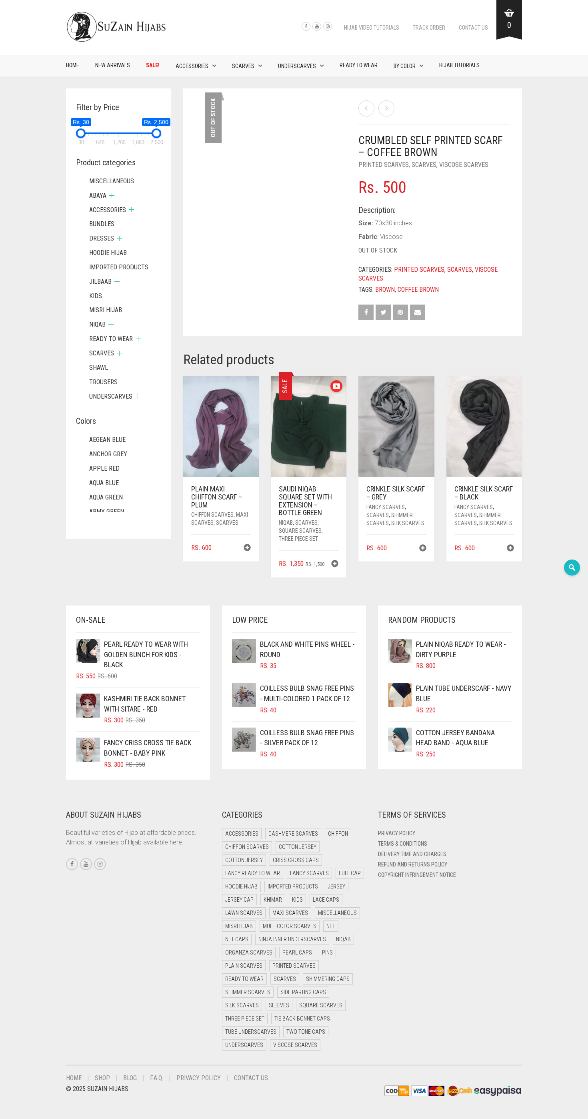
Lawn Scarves (243, 913)
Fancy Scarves (385, 507)
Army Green (106, 511)
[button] (247, 548)
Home (72, 65)
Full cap (350, 873)
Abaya (97, 195)
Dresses (101, 238)
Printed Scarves (383, 164)
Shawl (98, 367)
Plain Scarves (243, 966)
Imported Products (118, 267)
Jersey (336, 886)
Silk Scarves (407, 523)
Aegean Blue (107, 439)
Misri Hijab (105, 310)
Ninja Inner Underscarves (292, 939)
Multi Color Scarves (289, 926)
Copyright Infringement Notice (417, 875)
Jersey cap (239, 899)
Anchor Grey (108, 454)
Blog (130, 1078)
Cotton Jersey (297, 847)
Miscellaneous (111, 181)
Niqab (286, 522)
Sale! (153, 65)
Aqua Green (106, 497)
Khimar (273, 899)
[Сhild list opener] (111, 195)
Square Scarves (300, 530)
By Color (405, 66)
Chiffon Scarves (212, 514)
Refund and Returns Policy (412, 864)
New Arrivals (112, 65)
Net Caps (236, 939)
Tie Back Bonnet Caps (302, 1018)
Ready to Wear (359, 65)
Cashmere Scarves (293, 833)
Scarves (243, 66)
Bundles (101, 224)
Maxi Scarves (290, 913)
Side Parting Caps (303, 992)
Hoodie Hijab (108, 253)
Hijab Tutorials (459, 65)
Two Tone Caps (305, 1032)
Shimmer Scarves (247, 992)
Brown (385, 289)
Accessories (192, 66)
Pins (327, 952)
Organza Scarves (248, 952)
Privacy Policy (396, 833)
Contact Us (473, 27)
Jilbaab (100, 281)
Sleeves (279, 1005)
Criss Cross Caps (296, 860)
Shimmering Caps (328, 979)
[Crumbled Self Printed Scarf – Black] (386, 108)
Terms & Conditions (402, 843)
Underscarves (297, 66)
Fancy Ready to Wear (252, 873)
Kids (95, 296)
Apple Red (104, 468)
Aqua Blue (104, 483)
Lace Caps (326, 899)
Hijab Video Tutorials (371, 27)
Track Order (429, 27)
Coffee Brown (418, 289)
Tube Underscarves (250, 1032)
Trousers (103, 382)
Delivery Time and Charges (412, 854)
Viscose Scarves (463, 164)
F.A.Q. (156, 1078)
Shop (102, 1078)
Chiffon (338, 833)
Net (330, 926)
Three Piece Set (298, 538)
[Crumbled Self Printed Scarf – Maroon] (366, 108)
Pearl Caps (297, 952)
